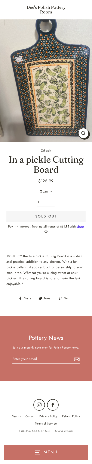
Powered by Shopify (64, 430)
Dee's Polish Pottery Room (46, 9)
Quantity (46, 191)
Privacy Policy (48, 416)
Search (16, 416)
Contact (30, 416)
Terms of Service (46, 423)
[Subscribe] (76, 359)
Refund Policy (71, 416)
